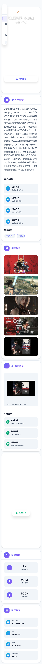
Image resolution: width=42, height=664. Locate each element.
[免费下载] (4, 35)
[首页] (4, 19)
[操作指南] (4, 29)
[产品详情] (4, 24)
